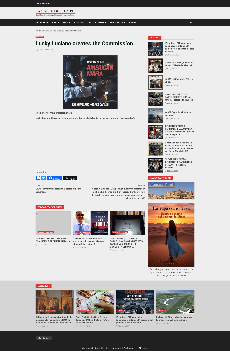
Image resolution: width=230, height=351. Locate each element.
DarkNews (129, 348)
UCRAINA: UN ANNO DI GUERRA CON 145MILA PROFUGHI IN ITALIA (53, 223)
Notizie (41, 311)
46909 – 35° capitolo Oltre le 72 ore (155, 82)
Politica (66, 22)
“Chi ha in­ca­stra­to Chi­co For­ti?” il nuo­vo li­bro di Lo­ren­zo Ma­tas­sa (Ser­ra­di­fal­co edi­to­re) (90, 223)
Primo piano (50, 311)
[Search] (191, 22)
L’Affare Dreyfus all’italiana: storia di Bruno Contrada (58, 188)
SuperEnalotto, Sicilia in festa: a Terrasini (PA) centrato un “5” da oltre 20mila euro (95, 302)
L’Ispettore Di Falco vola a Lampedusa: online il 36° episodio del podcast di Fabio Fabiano (155, 49)
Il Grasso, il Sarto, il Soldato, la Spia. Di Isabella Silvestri (155, 65)
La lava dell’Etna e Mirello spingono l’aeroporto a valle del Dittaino (175, 302)
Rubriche (78, 22)
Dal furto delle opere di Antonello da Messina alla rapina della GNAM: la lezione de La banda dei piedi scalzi (55, 302)
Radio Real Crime (117, 22)
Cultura (55, 22)
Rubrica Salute (42, 22)
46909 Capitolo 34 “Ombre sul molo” (155, 115)
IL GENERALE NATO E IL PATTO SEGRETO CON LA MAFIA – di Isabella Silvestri (155, 99)
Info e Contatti (44, 338)
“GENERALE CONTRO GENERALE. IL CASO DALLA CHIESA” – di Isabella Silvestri (155, 165)
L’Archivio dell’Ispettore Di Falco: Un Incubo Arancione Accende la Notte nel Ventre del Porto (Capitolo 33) (155, 148)
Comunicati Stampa (86, 311)
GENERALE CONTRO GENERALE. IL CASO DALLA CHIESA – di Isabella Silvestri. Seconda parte (155, 132)
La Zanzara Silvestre (97, 22)
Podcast (133, 22)
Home (39, 30)
